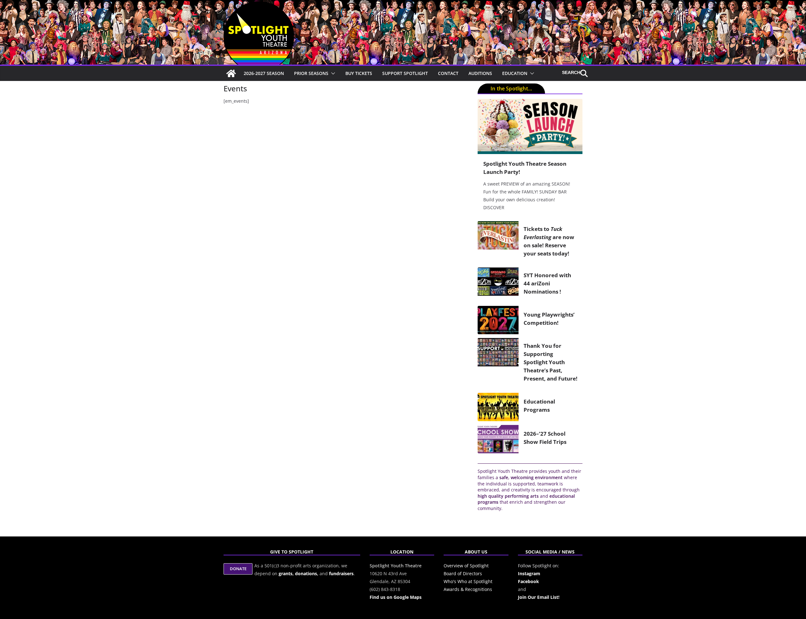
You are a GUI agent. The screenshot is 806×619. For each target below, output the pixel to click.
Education (514, 73)
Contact (448, 73)
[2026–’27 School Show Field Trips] (498, 439)
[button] (331, 73)
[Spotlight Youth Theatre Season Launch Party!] (530, 126)
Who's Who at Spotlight (468, 581)
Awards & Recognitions (468, 589)
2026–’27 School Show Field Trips (545, 437)
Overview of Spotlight (466, 566)
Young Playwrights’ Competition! (549, 318)
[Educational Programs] (498, 407)
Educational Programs (539, 405)
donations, (307, 573)
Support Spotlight (405, 73)
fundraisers (341, 573)
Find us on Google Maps (396, 597)
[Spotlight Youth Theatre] (231, 73)
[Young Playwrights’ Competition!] (498, 320)
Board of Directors (463, 573)
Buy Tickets (358, 73)
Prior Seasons (311, 73)
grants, (287, 573)
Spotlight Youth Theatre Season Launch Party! (524, 167)
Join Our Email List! (538, 597)
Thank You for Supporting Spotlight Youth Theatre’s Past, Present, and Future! (550, 362)
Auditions (480, 73)
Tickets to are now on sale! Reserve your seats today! (549, 241)
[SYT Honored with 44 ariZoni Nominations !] (498, 284)
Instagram (529, 573)
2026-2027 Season (264, 73)
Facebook (528, 581)
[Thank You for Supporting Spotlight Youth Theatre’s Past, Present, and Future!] (498, 363)
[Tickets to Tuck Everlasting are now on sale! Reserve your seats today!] (498, 242)
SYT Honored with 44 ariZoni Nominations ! (547, 283)
